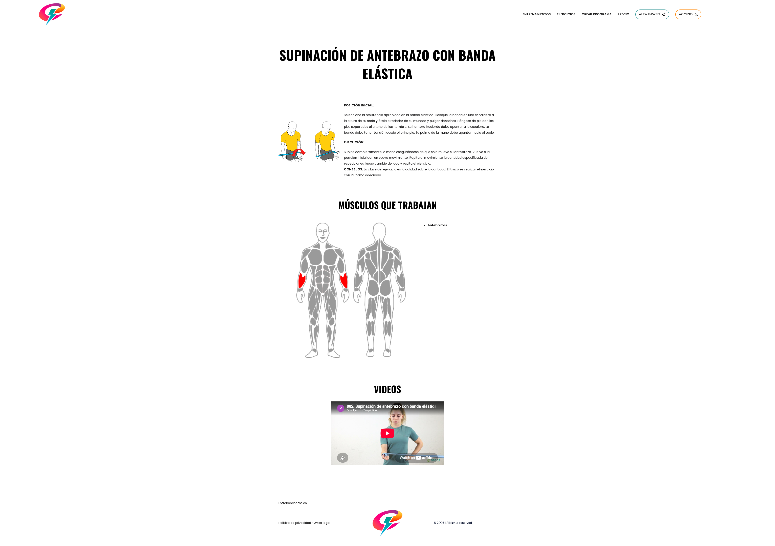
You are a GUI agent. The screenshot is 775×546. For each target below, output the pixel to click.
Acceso (686, 14)
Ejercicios (566, 14)
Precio (623, 14)
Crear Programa (597, 14)
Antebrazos (437, 225)
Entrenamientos (537, 14)
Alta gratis (649, 14)
